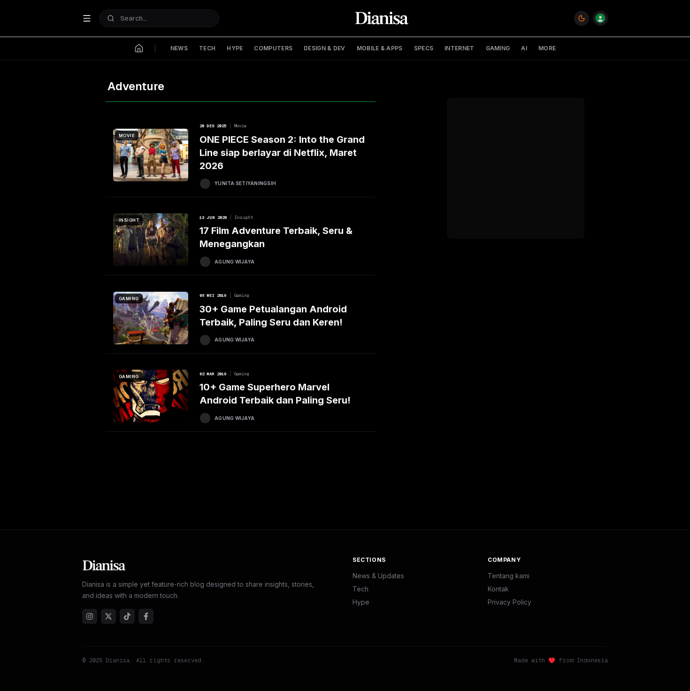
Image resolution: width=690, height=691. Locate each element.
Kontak (498, 589)
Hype (361, 602)
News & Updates (378, 576)
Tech (360, 589)
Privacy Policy (509, 602)
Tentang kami (508, 576)
